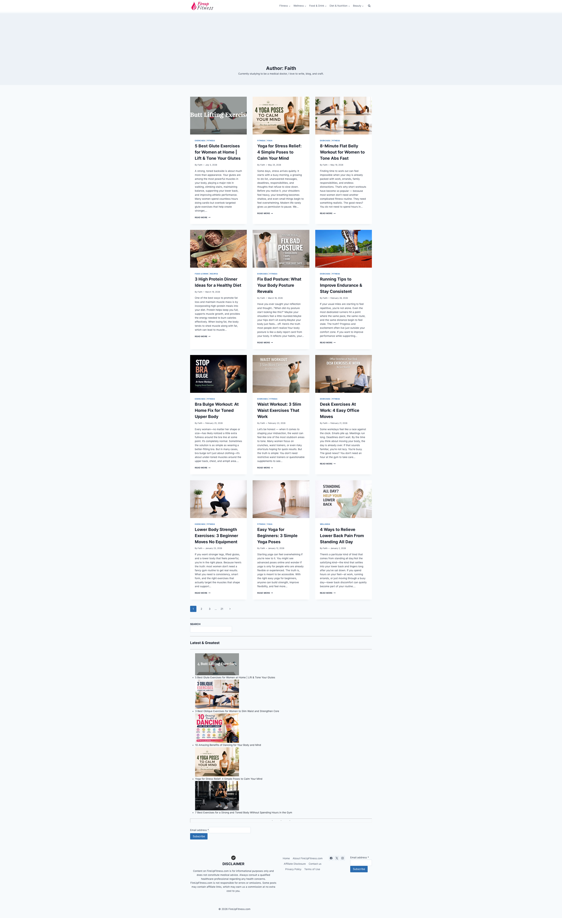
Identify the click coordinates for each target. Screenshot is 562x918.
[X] (336, 858)
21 (222, 608)
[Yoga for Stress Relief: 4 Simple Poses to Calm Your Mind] (283, 762)
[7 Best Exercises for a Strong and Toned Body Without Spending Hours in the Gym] (283, 795)
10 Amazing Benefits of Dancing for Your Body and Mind (228, 745)
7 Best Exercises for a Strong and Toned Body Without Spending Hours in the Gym (243, 812)
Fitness (211, 140)
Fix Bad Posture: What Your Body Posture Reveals (279, 285)
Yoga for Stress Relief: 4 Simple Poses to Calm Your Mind (279, 152)
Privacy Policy (293, 869)
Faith (200, 165)
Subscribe (199, 836)
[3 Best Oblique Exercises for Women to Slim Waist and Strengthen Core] (283, 694)
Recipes (214, 274)
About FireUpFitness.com (308, 858)
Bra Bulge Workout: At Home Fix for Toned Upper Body (217, 410)
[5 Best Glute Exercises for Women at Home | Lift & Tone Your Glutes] (283, 664)
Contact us (315, 863)
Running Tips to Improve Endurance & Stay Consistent (341, 285)
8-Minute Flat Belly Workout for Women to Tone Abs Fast (342, 152)
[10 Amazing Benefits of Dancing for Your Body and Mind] (283, 728)
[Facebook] (331, 858)
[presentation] (218, 115)
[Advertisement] (281, 33)
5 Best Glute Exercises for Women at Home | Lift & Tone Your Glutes (218, 152)
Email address (199, 829)
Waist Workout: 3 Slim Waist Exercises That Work (279, 410)
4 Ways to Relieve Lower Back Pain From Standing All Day (342, 535)
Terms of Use (312, 869)
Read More (202, 217)
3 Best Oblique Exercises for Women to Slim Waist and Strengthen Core (237, 711)
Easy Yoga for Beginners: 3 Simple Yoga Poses (277, 535)
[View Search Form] (369, 5)
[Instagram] (342, 858)
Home (286, 858)
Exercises (200, 140)
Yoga (269, 140)
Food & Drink (201, 274)
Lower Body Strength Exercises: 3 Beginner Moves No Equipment (216, 535)
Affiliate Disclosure (295, 863)
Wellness (325, 524)
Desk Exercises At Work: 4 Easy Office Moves (339, 410)
